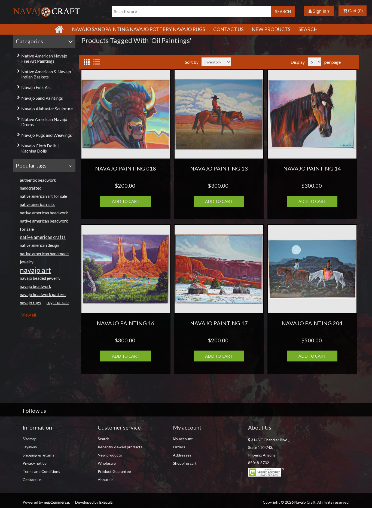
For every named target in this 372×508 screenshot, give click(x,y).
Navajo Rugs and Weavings (46, 135)
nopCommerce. (57, 502)
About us (106, 479)
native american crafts (43, 237)
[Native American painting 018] (125, 114)
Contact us (32, 479)
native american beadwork (44, 212)
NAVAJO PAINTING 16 (125, 323)
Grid (86, 61)
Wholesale (107, 463)
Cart (351, 10)
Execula (105, 502)
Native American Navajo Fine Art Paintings (44, 58)
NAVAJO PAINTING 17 (219, 323)
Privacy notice (35, 463)
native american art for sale (43, 196)
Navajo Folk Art (36, 87)
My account (183, 438)
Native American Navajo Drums (44, 122)
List (96, 61)
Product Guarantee (114, 471)
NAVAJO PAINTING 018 (125, 168)
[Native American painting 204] (312, 269)
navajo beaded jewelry (40, 278)
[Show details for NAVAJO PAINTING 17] (219, 269)
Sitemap (29, 438)
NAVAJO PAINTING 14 (312, 168)
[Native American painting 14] (312, 114)
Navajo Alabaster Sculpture (47, 108)
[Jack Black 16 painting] (125, 269)
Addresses (182, 455)
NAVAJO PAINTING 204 (312, 323)
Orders (179, 447)
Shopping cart (185, 463)
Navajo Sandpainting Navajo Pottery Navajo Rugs (138, 29)
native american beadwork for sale (44, 225)
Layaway (30, 447)
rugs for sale (58, 302)
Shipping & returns (38, 455)
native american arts (37, 204)
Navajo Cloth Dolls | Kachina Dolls (40, 148)
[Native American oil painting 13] (219, 114)
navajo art (35, 270)
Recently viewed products (120, 447)
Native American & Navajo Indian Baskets (46, 74)
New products (271, 29)
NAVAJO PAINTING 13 (219, 168)
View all (28, 314)
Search (308, 29)
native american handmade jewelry (44, 257)
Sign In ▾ (321, 11)
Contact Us (228, 29)
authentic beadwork (38, 180)
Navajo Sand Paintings (42, 98)
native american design (39, 245)
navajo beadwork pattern (43, 294)
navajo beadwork (35, 286)
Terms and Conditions (41, 471)
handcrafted (30, 188)
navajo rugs (30, 302)
